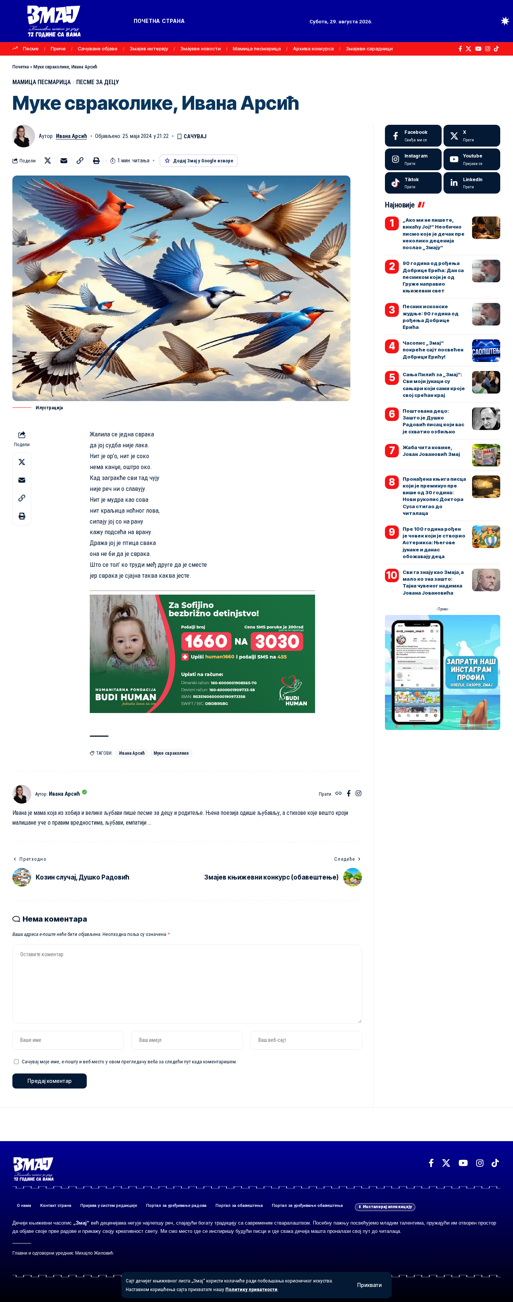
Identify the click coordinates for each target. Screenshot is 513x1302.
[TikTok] (496, 49)
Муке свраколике (171, 753)
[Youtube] (472, 159)
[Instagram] (487, 49)
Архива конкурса (313, 48)
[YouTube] (478, 49)
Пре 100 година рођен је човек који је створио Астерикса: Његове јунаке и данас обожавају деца (434, 542)
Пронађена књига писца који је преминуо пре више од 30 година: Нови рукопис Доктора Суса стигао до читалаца (434, 496)
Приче (58, 48)
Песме (31, 48)
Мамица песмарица (257, 48)
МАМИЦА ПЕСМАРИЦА (41, 82)
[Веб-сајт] (339, 794)
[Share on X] (47, 160)
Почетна (20, 67)
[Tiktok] (413, 183)
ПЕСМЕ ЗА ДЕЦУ (97, 82)
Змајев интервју (149, 48)
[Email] (63, 160)
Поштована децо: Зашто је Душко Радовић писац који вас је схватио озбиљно (433, 421)
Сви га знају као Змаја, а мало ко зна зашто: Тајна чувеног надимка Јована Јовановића (433, 582)
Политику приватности (251, 1289)
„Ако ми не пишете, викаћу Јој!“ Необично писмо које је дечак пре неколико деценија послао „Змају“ (434, 233)
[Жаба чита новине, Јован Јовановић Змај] (486, 455)
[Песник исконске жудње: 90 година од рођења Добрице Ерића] (486, 314)
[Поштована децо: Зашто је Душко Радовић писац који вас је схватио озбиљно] (486, 418)
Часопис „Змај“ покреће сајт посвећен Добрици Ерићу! (433, 349)
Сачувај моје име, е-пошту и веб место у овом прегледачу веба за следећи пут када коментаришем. (129, 1061)
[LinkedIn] (472, 183)
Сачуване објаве (98, 48)
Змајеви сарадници (369, 48)
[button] (369, 1285)
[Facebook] (460, 49)
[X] (468, 49)
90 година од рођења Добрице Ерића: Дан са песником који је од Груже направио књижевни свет (433, 277)
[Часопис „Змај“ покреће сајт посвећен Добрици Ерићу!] (486, 350)
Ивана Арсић (71, 136)
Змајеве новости (200, 48)
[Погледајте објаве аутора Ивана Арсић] (21, 794)
